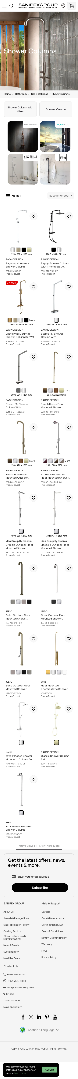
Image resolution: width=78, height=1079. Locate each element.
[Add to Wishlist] (33, 216)
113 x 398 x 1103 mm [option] (21, 254)
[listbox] (21, 249)
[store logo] (38, 6)
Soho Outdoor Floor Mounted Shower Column (21, 578)
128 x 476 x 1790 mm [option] (21, 465)
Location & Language (41, 1030)
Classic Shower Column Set (56, 719)
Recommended (59, 195)
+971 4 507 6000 (16, 974)
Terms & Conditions (52, 931)
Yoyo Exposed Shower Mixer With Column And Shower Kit (21, 719)
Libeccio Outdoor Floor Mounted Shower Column (56, 508)
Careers (45, 912)
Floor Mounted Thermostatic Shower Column (56, 649)
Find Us (10, 994)
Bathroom (21, 94)
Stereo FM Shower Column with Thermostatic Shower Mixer (56, 297)
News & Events (11, 945)
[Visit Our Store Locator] (63, 6)
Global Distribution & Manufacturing (14, 937)
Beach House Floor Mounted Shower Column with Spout (56, 367)
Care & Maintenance (52, 918)
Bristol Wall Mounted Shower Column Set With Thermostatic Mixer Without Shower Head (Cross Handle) (21, 297)
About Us (8, 912)
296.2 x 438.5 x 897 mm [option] (21, 324)
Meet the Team (11, 958)
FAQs (44, 951)
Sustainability (11, 952)
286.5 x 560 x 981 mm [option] (56, 254)
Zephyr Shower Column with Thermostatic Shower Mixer (56, 226)
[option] (12, 249)
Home (7, 94)
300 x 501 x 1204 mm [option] (21, 395)
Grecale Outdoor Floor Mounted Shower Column (21, 508)
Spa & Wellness (39, 94)
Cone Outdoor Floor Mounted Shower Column (56, 578)
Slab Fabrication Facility (16, 925)
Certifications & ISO (52, 925)
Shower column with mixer (20, 109)
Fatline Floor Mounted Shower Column (21, 789)
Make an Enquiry (12, 1007)
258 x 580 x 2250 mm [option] (56, 465)
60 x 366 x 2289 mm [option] (56, 395)
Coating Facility (12, 931)
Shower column (56, 109)
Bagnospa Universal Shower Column (21, 226)
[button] (4, 6)
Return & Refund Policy (53, 938)
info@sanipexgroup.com (20, 987)
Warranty (46, 944)
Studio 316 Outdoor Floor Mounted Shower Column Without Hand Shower (56, 437)
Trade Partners (11, 1000)
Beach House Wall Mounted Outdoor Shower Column (21, 437)
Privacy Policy (48, 957)
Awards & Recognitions (16, 918)
